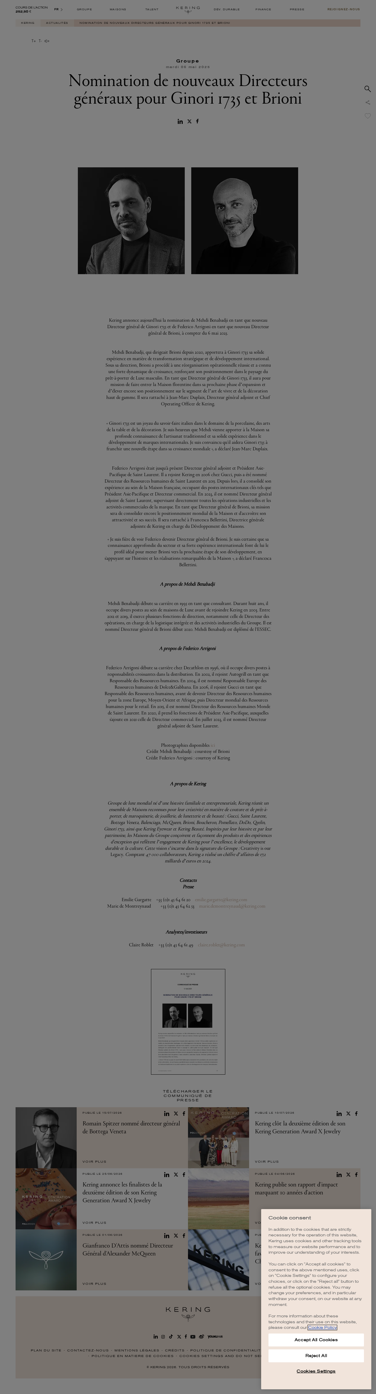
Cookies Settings (316, 1371)
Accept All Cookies (316, 1340)
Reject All (316, 1355)
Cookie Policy (322, 1327)
